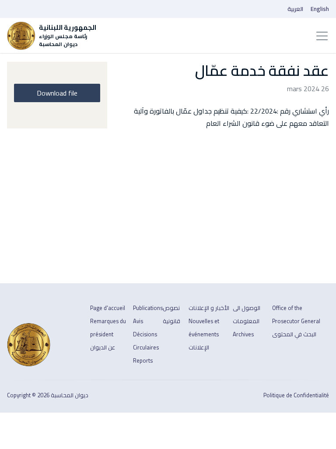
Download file (57, 93)
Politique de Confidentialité (296, 395)
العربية (295, 9)
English (320, 9)
